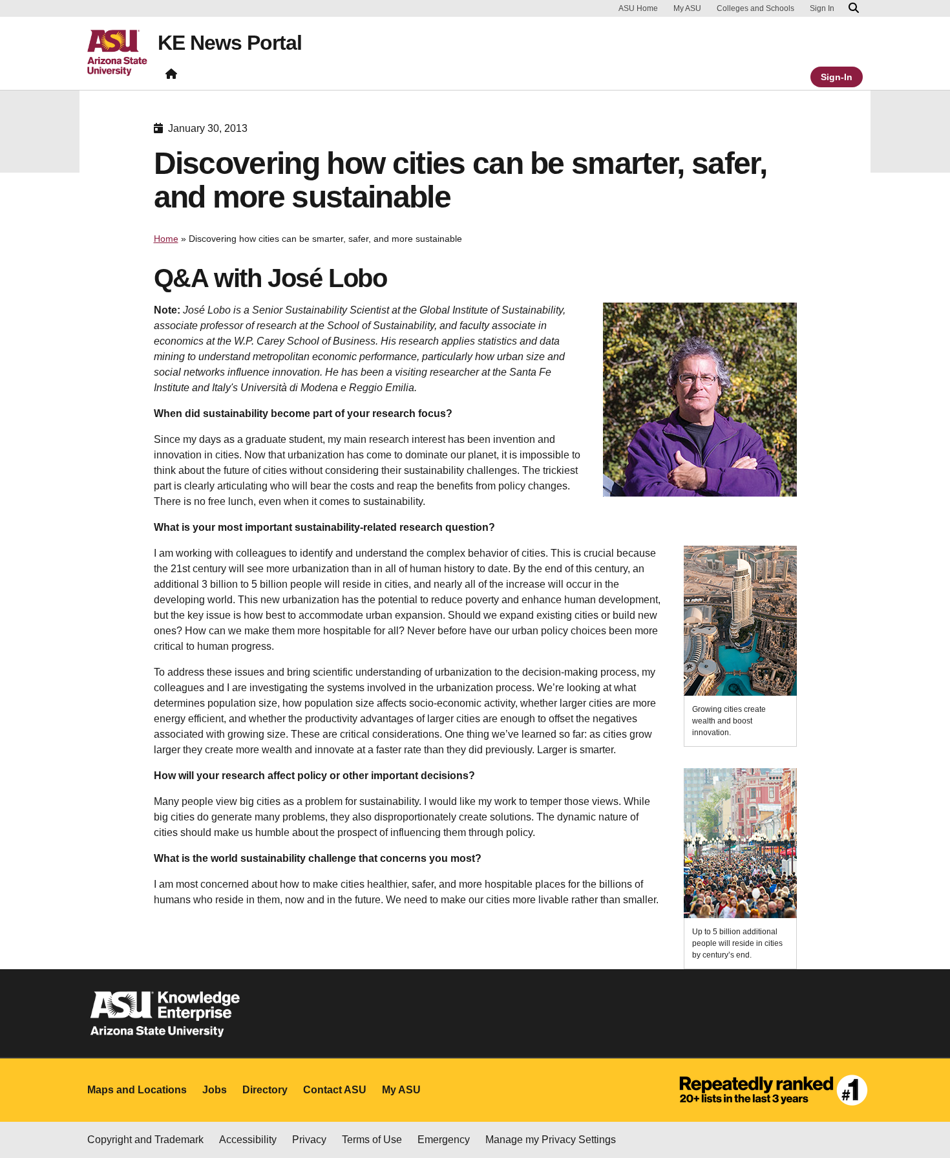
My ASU (687, 8)
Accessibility (248, 1139)
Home (166, 238)
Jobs (214, 1089)
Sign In (822, 8)
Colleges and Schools (755, 8)
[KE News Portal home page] (171, 76)
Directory (265, 1089)
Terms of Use (372, 1139)
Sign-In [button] (836, 77)
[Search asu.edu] (854, 8)
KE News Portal (230, 42)
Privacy (309, 1139)
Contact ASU (334, 1089)
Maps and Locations (137, 1089)
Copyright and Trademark (145, 1139)
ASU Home (638, 8)
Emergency (443, 1139)
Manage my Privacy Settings (550, 1139)
